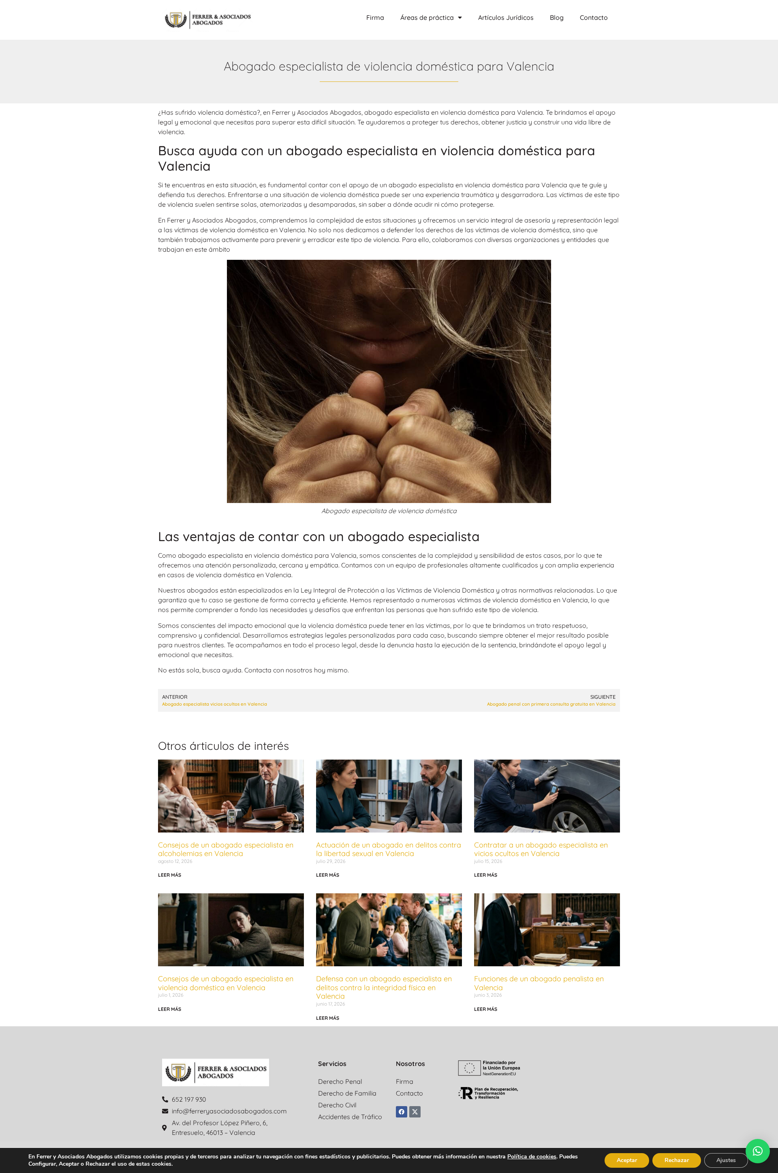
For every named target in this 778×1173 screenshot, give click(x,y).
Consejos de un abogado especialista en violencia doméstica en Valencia (225, 983)
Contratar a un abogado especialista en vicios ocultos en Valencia (541, 849)
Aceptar (627, 1160)
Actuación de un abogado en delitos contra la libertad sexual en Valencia (388, 849)
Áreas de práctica (427, 17)
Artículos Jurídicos (506, 17)
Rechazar (677, 1160)
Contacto (594, 17)
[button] (758, 1151)
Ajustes (726, 1160)
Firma (375, 17)
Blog (557, 17)
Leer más (169, 875)
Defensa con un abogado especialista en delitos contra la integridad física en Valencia (384, 987)
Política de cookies (531, 1156)
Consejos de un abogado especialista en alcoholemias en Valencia (225, 849)
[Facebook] (401, 1111)
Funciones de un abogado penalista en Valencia (539, 983)
